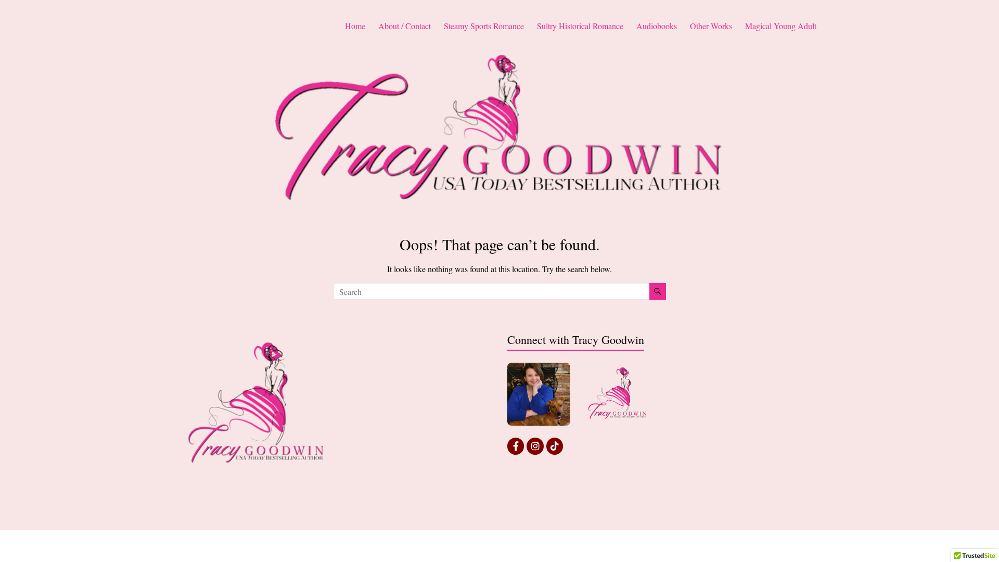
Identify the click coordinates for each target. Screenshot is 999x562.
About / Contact (404, 25)
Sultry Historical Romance (580, 25)
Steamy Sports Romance (484, 25)
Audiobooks (656, 25)
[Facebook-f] (515, 446)
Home (355, 25)
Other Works (711, 25)
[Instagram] (535, 446)
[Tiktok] (554, 446)
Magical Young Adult (780, 25)
